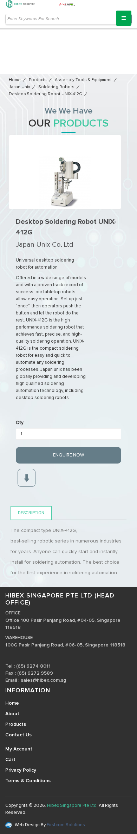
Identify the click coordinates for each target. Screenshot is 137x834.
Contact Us (18, 734)
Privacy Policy (20, 770)
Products (38, 80)
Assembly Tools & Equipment (83, 80)
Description (31, 512)
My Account (18, 749)
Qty (20, 422)
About (12, 713)
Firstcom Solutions (65, 825)
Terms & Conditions (28, 780)
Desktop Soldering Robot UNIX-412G (45, 94)
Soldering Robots (56, 87)
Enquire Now (68, 455)
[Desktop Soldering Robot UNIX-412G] (65, 172)
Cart (10, 759)
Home (15, 80)
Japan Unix (19, 87)
